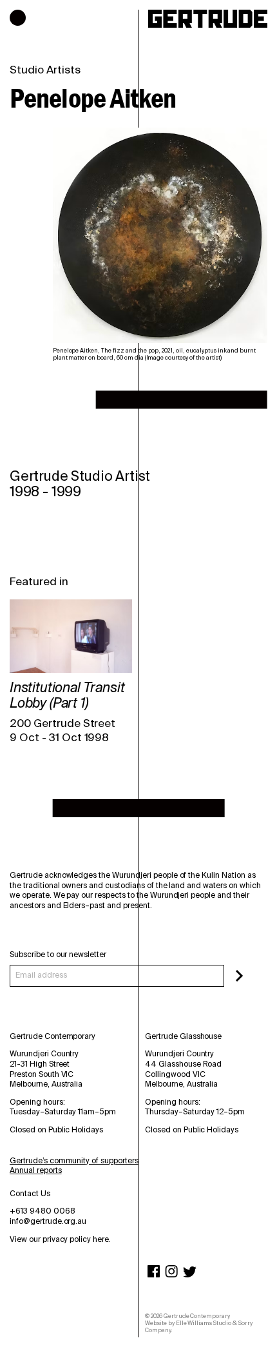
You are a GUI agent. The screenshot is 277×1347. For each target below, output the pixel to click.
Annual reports (36, 1170)
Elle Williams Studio (203, 1323)
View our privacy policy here (59, 1239)
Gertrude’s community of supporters (74, 1161)
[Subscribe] (239, 976)
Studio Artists (45, 70)
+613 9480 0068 (42, 1211)
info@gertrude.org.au (48, 1221)
